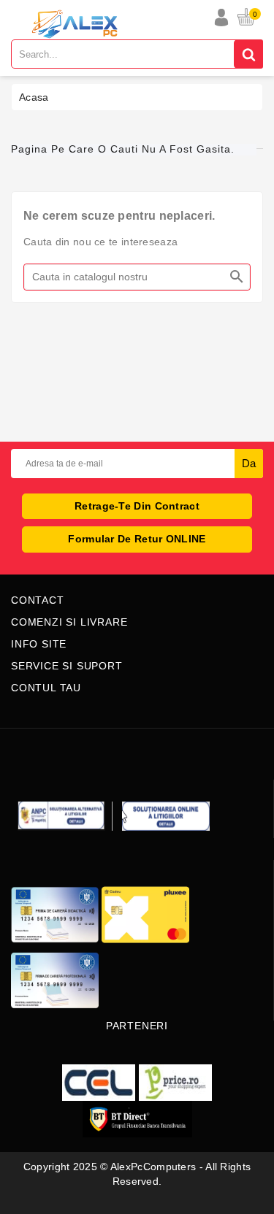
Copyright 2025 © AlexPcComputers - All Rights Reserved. (137, 1174)
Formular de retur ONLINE (136, 539)
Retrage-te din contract (137, 506)
